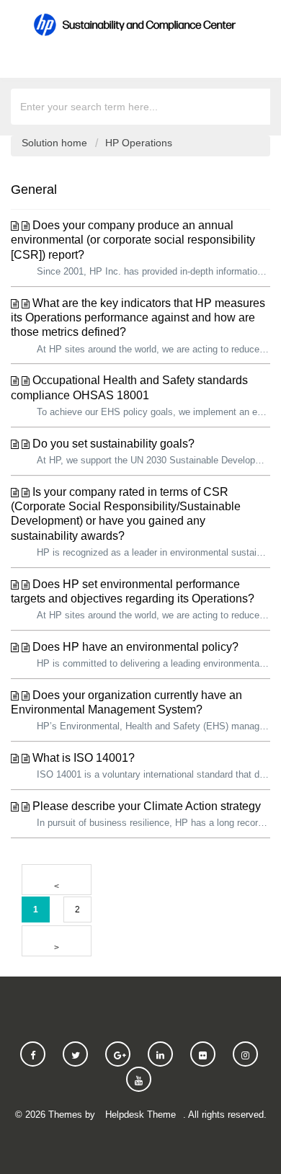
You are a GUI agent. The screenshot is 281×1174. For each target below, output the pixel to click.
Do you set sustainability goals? (113, 443)
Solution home (56, 142)
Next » (57, 940)
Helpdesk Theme (140, 1114)
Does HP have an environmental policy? (135, 647)
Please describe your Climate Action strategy (146, 806)
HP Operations (138, 142)
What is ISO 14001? (83, 758)
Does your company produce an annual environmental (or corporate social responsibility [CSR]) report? (133, 240)
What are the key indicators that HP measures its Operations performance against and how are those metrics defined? (138, 318)
